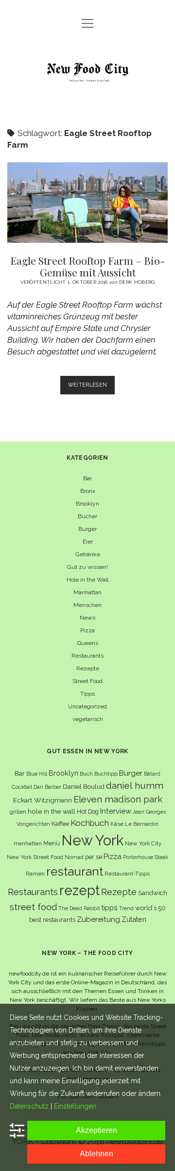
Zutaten (134, 919)
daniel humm (134, 785)
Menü (51, 843)
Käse (116, 823)
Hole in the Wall (87, 579)
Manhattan (87, 592)
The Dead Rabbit (79, 908)
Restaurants (87, 655)
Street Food (87, 681)
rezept (79, 890)
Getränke (87, 554)
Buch (86, 773)
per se (93, 856)
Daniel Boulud (84, 786)
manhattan (28, 843)
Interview (115, 811)
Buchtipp (106, 773)
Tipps (87, 693)
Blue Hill (36, 774)
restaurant (74, 871)
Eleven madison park (117, 799)
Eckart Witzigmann (42, 800)
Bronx (87, 491)
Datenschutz (29, 1106)
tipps (110, 907)
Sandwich (152, 893)
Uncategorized (87, 706)
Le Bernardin (141, 823)
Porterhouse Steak (145, 857)
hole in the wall (51, 811)
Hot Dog (88, 811)
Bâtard (152, 774)
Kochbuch (89, 823)
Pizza (87, 630)
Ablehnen (96, 1154)
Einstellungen (75, 1106)
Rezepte (87, 668)
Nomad (74, 857)
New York (92, 840)
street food (33, 907)
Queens (87, 643)
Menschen (87, 605)
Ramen (35, 873)
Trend (126, 908)
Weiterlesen (91, 387)
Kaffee (60, 823)
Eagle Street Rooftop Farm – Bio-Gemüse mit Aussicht (87, 202)
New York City (143, 843)
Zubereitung (98, 919)
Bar (87, 478)
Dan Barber (47, 787)
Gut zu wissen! (87, 567)
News (87, 617)
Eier (88, 541)
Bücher (87, 516)
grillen (18, 811)
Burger (87, 529)
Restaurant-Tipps (127, 873)
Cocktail (22, 786)
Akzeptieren (96, 1130)
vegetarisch (87, 719)
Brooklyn (87, 503)
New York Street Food (35, 857)
